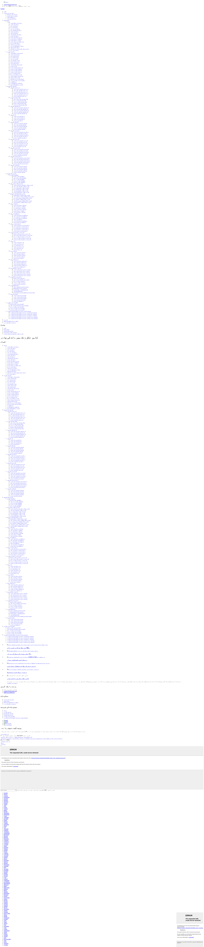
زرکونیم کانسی (15, 130)
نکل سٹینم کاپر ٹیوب (20, 104)
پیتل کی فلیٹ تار (16, 34)
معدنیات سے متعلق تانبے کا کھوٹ (24, 292)
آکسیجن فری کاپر (12, 302)
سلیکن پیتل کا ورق (19, 208)
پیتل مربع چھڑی (15, 44)
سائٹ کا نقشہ (18, 737)
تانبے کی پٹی (14, 56)
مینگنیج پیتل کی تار (20, 220)
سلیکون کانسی (14, 165)
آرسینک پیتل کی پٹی (19, 262)
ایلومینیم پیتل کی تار (21, 229)
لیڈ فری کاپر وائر (19, 282)
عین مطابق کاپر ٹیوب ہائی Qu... (18, 648)
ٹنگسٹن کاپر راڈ (18, 179)
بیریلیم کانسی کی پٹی (20, 90)
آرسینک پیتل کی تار (19, 263)
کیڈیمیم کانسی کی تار (20, 153)
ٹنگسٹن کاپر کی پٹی (19, 177)
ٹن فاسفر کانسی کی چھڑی (21, 110)
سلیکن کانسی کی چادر (20, 166)
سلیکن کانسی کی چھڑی (20, 169)
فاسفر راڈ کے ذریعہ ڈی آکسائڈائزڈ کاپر (23, 315)
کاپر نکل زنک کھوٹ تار (20, 190)
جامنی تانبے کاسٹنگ (20, 288)
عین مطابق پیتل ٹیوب (17, 41)
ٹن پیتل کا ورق (18, 245)
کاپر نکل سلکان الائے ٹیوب (22, 202)
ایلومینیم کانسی (16, 156)
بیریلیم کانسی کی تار (20, 94)
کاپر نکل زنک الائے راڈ (20, 189)
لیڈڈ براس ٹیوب (18, 258)
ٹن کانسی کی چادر (19, 116)
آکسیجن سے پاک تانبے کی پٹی (19, 305)
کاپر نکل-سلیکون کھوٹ (17, 193)
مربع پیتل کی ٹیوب (16, 37)
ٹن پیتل (12, 241)
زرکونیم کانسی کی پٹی (20, 133)
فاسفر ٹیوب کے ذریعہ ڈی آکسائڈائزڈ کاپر (24, 318)
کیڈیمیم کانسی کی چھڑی (21, 152)
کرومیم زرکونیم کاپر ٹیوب (22, 239)
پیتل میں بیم (14, 50)
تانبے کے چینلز (15, 77)
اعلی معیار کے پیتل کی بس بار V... (19, 654)
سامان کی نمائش (12, 14)
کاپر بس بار (14, 58)
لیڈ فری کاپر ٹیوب (19, 284)
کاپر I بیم (13, 81)
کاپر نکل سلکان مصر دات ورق (22, 198)
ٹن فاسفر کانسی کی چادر (21, 107)
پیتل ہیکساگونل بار (17, 46)
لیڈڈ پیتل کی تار (19, 256)
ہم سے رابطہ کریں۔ (10, 322)
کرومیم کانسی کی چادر (20, 140)
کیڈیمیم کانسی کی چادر (21, 149)
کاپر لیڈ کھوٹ (41, 738)
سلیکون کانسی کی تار (20, 170)
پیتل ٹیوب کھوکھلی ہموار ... (17, 660)
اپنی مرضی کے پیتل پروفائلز (19, 48)
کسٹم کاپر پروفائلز (17, 79)
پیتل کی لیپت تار (6, 738)
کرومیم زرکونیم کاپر (17, 232)
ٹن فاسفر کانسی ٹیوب (20, 113)
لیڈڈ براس (13, 251)
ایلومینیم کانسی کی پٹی (21, 159)
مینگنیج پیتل (14, 213)
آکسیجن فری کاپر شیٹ (17, 304)
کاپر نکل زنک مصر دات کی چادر (23, 185)
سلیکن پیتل (14, 203)
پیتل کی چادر (14, 24)
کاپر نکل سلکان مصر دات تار (22, 200)
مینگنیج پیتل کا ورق (20, 218)
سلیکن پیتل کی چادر (19, 205)
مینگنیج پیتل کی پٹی (20, 216)
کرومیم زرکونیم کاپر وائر (22, 238)
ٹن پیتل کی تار (18, 248)
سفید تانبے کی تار (19, 299)
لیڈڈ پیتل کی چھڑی (19, 255)
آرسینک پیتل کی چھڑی (20, 265)
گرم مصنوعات (28, 737)
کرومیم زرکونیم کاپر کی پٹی (22, 235)
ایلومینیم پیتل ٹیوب (20, 230)
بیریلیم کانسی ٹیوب (20, 96)
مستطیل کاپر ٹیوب (16, 69)
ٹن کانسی (13, 114)
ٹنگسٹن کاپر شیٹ (18, 176)
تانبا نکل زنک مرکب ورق (21, 187)
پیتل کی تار (14, 33)
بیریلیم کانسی (15, 87)
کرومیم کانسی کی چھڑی (20, 143)
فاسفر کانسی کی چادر (20, 123)
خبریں (6, 319)
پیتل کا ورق (14, 27)
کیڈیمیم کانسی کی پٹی (20, 150)
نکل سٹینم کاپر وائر (20, 101)
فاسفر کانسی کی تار (19, 127)
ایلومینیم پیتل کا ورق (21, 228)
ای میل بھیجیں (5, 741)
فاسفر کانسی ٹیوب (19, 129)
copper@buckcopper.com (10, 4)
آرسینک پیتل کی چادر (20, 261)
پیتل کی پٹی (14, 26)
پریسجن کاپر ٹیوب (16, 71)
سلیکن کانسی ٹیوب (19, 172)
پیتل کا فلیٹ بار (16, 30)
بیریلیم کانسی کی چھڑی (21, 93)
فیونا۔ (3, 744)
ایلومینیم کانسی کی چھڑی (21, 160)
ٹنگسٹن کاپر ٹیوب (19, 182)
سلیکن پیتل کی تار (19, 212)
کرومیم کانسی (14, 139)
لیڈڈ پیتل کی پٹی (19, 253)
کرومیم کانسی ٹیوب (19, 146)
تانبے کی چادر (15, 54)
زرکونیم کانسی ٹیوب (20, 137)
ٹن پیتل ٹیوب (17, 249)
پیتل (8, 21)
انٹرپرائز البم (12, 15)
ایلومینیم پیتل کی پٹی (21, 226)
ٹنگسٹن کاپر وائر (19, 180)
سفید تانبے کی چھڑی (19, 298)
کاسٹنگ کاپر (14, 285)
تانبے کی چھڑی (15, 61)
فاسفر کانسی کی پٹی (19, 124)
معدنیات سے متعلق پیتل (21, 286)
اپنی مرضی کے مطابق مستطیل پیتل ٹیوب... (21, 666)
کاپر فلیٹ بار (15, 60)
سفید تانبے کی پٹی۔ (19, 296)
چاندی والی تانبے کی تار (21, 272)
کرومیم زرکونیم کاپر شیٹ (21, 233)
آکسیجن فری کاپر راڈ (17, 306)
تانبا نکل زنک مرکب (16, 183)
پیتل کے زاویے (15, 43)
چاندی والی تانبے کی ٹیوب (22, 275)
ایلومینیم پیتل (15, 223)
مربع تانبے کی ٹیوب (16, 67)
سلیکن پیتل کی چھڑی (19, 209)
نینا (2, 742)
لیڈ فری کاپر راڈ (19, 281)
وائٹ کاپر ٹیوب (18, 301)
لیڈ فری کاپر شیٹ (19, 278)
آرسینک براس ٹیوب (19, 266)
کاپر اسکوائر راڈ (16, 74)
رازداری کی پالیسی (7, 737)
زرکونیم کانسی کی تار (20, 136)
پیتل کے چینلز (15, 47)
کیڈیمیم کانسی (15, 147)
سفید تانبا (14, 294)
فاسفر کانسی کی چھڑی (20, 126)
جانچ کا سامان (11, 18)
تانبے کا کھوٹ (11, 173)
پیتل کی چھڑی (14, 31)
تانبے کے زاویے (15, 73)
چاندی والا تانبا (15, 268)
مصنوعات (6, 20)
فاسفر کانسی (14, 122)
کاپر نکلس (49, 738)
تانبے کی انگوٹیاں (16, 53)
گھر (5, 11)
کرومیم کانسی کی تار (20, 144)
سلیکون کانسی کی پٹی (20, 167)
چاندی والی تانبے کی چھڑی (22, 273)
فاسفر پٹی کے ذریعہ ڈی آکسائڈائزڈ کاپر (23, 314)
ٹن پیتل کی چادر (18, 242)
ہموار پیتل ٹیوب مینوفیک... (17, 672)
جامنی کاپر (11, 51)
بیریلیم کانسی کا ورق (20, 91)
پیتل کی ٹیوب (14, 36)
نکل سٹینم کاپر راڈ (19, 100)
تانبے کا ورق (14, 57)
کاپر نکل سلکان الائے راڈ (21, 199)
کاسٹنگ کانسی (17, 291)
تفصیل (9, 683)
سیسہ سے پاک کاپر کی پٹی (21, 279)
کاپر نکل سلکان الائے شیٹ (21, 195)
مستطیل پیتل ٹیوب (16, 38)
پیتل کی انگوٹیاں (16, 23)
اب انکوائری (5, 734)
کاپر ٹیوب (13, 66)
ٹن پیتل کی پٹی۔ (18, 243)
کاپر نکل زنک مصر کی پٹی (21, 186)
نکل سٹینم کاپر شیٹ (19, 103)
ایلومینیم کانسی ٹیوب (20, 163)
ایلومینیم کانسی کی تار (21, 162)
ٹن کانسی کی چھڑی (19, 119)
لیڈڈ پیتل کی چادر (19, 252)
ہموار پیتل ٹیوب (15, 40)
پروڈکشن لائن (11, 17)
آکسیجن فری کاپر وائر (17, 80)
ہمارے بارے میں (9, 13)
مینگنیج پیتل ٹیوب (19, 222)
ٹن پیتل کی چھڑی (18, 246)
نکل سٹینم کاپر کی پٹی (20, 99)
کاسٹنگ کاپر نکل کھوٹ (20, 289)
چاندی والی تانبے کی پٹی (21, 271)
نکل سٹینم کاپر (15, 97)
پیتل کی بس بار (15, 28)
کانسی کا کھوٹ (11, 86)
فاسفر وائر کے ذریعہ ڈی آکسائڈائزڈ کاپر (24, 316)
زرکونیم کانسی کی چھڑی (21, 134)
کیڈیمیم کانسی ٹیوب (20, 155)
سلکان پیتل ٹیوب (18, 210)
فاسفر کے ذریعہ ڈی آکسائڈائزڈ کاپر (19, 311)
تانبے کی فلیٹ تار (16, 64)
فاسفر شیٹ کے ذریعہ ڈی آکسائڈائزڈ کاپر (23, 312)
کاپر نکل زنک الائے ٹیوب (21, 192)
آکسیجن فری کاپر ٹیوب (17, 309)
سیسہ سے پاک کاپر (16, 276)
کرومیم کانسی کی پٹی (20, 142)
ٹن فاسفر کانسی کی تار (20, 112)
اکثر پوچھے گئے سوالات (11, 321)
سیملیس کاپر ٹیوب (16, 70)
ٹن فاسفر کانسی (15, 106)
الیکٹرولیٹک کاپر (16, 83)
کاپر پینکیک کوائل (16, 84)
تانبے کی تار (14, 63)
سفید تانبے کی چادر (19, 295)
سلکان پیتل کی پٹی (19, 206)
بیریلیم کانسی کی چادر (21, 89)
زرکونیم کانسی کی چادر (21, 132)
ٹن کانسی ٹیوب (18, 120)
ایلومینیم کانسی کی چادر (21, 157)
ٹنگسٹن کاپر (14, 175)
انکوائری (14, 683)
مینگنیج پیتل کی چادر (20, 215)
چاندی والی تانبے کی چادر (22, 269)
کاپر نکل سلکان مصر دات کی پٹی (23, 196)
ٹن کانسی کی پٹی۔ (19, 117)
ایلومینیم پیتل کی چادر (21, 225)
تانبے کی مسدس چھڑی (16, 76)
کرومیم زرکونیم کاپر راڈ (21, 236)
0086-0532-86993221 (9, 692)
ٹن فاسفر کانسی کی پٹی (20, 109)
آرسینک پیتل (14, 259)
